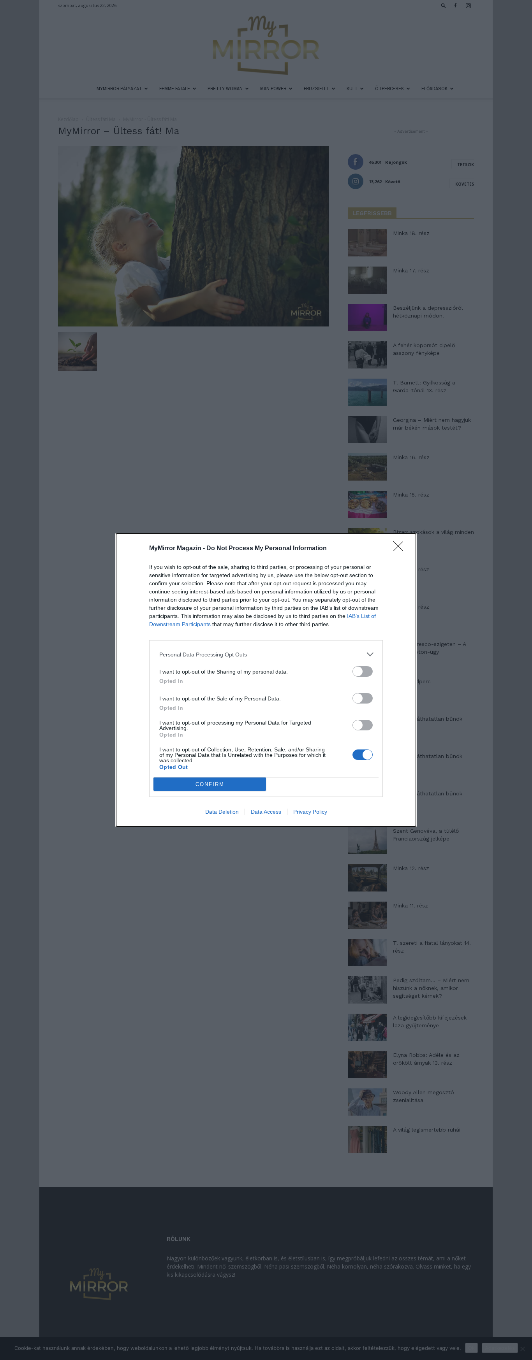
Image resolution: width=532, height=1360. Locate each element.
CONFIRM (210, 784)
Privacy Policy (310, 812)
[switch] (362, 671)
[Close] (400, 548)
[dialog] (266, 680)
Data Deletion (222, 812)
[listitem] (266, 654)
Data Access (266, 812)
